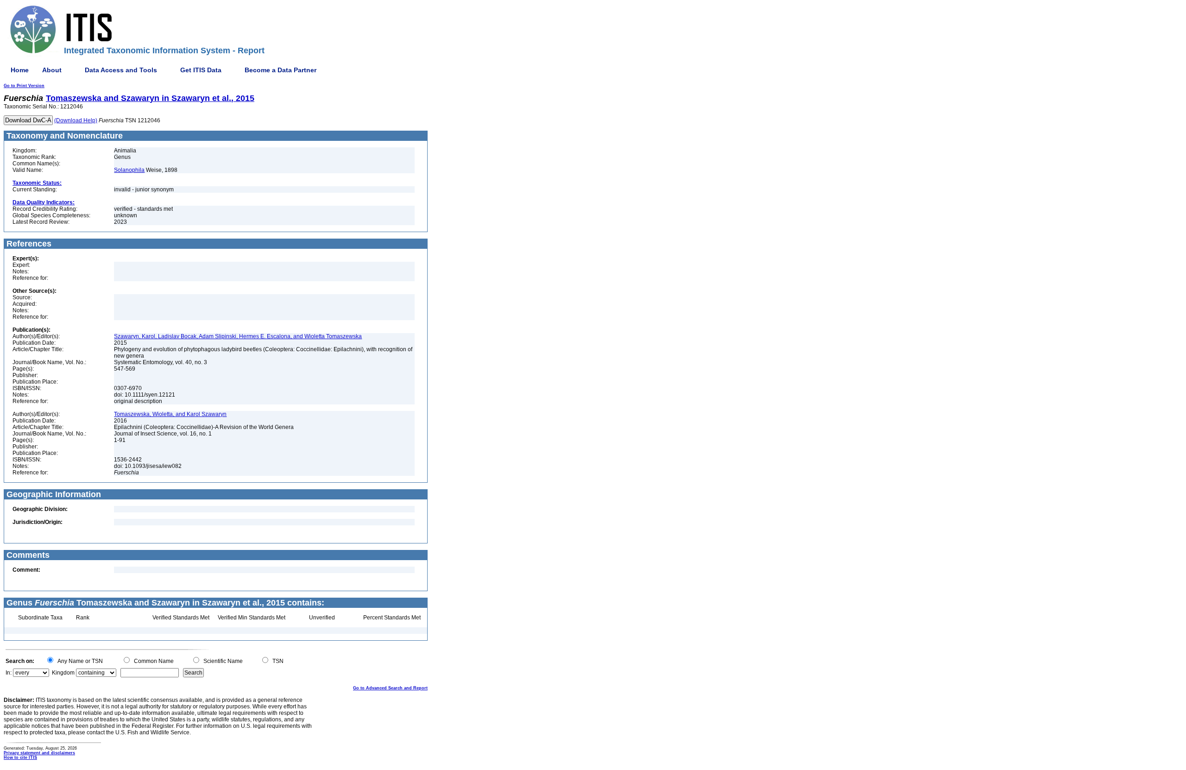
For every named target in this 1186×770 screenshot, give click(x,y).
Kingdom (63, 672)
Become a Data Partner (280, 70)
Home (20, 70)
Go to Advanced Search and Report (390, 688)
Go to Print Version (24, 85)
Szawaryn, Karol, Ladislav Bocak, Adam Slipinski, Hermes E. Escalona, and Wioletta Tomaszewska (238, 336)
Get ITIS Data (200, 70)
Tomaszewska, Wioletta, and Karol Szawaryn (170, 414)
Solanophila (129, 170)
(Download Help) (75, 120)
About (52, 70)
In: (9, 672)
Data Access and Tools (121, 70)
